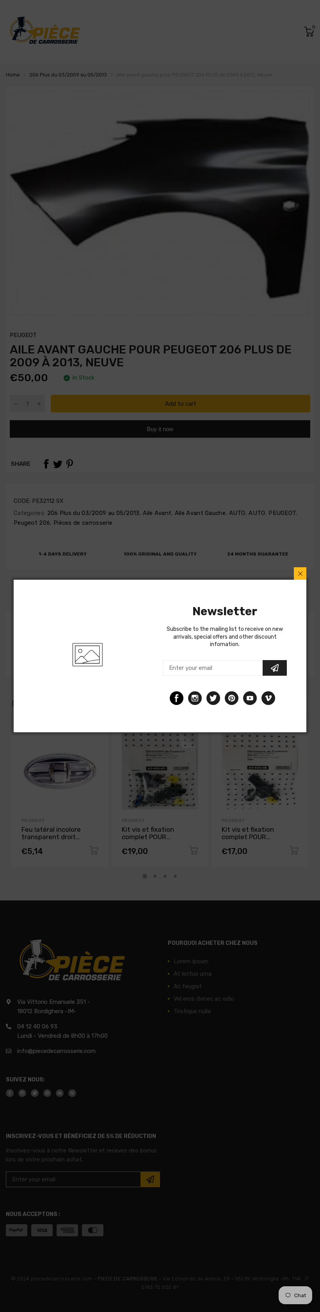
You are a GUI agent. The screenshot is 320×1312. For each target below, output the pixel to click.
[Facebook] (176, 698)
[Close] (300, 573)
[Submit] (275, 668)
